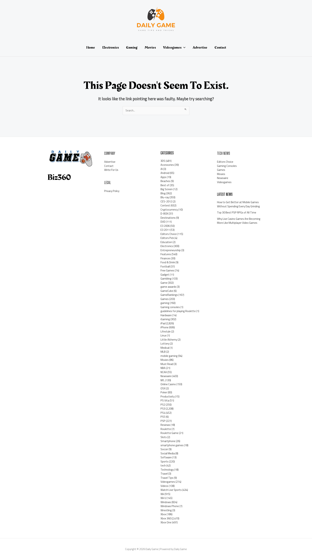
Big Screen (167, 189)
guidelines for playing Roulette (178, 311)
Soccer (164, 449)
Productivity (168, 396)
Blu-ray (165, 197)
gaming (165, 303)
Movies (165, 359)
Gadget (165, 274)
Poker (164, 392)
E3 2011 (165, 229)
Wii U (163, 498)
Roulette (166, 429)
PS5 (163, 416)
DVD (163, 221)
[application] (183, 47)
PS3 (163, 408)
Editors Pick (167, 238)
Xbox (163, 514)
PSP (163, 420)
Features (166, 254)
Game (164, 282)
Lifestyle (166, 331)
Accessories (167, 164)
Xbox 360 (166, 518)
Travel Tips (167, 477)
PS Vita (165, 400)
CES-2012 (166, 201)
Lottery (165, 343)
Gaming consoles (170, 307)
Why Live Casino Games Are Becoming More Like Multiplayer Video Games (238, 221)
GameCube (167, 290)
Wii (162, 494)
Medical (165, 347)
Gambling (166, 278)
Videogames (168, 481)
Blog (163, 193)
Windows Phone (170, 506)
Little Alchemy (169, 339)
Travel (164, 473)
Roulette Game (169, 433)
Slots (164, 437)
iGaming (165, 319)
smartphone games (172, 445)
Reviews (165, 424)
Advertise (109, 161)
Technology (167, 469)
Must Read (167, 364)
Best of (165, 185)
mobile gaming (169, 355)
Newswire (166, 376)
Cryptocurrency (169, 209)
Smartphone (168, 441)
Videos (164, 485)
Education (166, 242)
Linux (163, 335)
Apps (163, 177)
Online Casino (168, 384)
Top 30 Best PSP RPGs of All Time (236, 212)
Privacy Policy (111, 191)
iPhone (164, 327)
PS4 (163, 412)
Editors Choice (169, 234)
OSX (163, 388)
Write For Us (111, 169)
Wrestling (166, 510)
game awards (168, 286)
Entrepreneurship (171, 250)
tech (163, 465)
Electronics (167, 246)
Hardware (166, 315)
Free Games (167, 270)
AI (162, 169)
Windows (166, 502)
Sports (164, 461)
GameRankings (169, 294)
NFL (163, 380)
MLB (163, 351)
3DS (163, 160)
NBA (163, 368)
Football (165, 266)
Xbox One (166, 522)
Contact (109, 165)
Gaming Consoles (227, 165)
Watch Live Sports (171, 489)
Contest (165, 205)
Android (165, 173)
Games (165, 299)
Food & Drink (168, 262)
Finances (165, 258)
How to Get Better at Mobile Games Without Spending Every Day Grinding (238, 204)
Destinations (168, 217)
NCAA (164, 372)
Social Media (168, 453)
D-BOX (164, 213)
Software (166, 457)
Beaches (165, 181)
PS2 (163, 404)
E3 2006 (165, 225)
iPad (163, 323)
